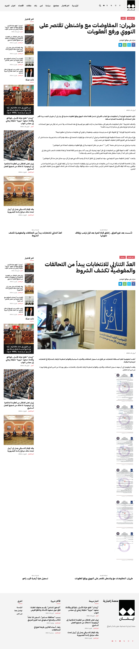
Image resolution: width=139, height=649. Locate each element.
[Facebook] (120, 5)
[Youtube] (103, 5)
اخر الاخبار (20, 42)
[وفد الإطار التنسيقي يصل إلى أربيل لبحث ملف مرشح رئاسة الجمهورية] (29, 50)
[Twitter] (107, 5)
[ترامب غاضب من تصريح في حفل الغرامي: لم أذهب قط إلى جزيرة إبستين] (29, 72)
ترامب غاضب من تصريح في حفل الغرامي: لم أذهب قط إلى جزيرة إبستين (13, 71)
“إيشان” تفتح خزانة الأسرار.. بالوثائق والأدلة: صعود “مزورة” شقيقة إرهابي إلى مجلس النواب (14, 27)
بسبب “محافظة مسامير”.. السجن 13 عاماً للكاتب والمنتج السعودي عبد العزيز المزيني (44, 618)
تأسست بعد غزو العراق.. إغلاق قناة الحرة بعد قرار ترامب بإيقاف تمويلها (103, 234)
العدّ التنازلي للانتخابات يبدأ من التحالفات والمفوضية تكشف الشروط (35, 234)
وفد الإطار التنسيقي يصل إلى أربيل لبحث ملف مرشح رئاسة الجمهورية (14, 49)
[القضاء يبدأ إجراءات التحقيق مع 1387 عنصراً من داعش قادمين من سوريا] (29, 61)
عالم (123, 18)
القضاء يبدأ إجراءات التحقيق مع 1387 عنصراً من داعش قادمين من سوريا (13, 60)
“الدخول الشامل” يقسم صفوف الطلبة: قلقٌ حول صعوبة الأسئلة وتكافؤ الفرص (45, 608)
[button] (100, 6)
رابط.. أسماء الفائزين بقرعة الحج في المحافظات (47, 628)
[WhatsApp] (125, 45)
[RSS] (111, 5)
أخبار (21, 31)
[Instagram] (115, 5)
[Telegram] (120, 45)
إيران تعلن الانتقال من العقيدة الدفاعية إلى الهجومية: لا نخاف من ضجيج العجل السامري (14, 38)
